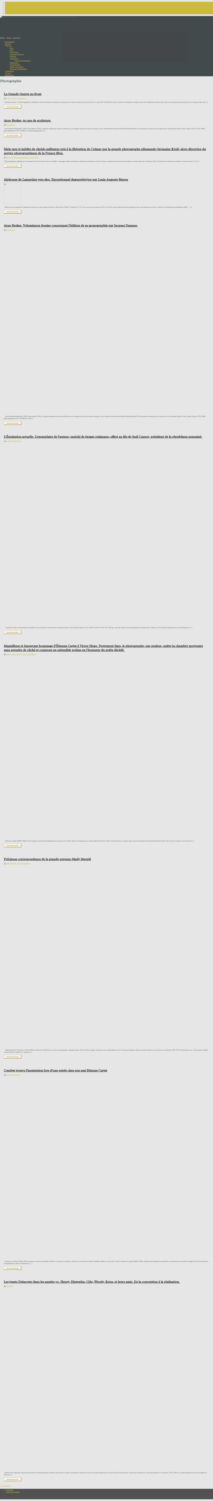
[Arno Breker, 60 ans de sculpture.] (9, 125)
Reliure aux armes (16, 67)
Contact (8, 73)
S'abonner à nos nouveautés (11, 25)
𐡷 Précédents (5, 1486)
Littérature (14, 58)
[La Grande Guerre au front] (15, 98)
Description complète (12, 106)
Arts (11, 48)
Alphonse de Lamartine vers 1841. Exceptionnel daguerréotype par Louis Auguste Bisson (66, 179)
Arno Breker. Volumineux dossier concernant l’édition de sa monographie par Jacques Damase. (71, 225)
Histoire (13, 56)
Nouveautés (9, 42)
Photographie (15, 65)
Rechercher (9, 75)
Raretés (8, 44)
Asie (11, 50)
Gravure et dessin (17, 54)
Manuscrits (14, 63)
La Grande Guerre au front (23, 94)
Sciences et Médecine (18, 69)
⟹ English (9, 21)
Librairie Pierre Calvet (18, 31)
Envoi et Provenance (23, 61)
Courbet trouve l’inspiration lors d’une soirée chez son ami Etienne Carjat (55, 1070)
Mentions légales (12, 1492)
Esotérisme (14, 52)
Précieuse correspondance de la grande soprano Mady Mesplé (47, 859)
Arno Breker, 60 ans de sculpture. (27, 120)
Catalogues (9, 71)
